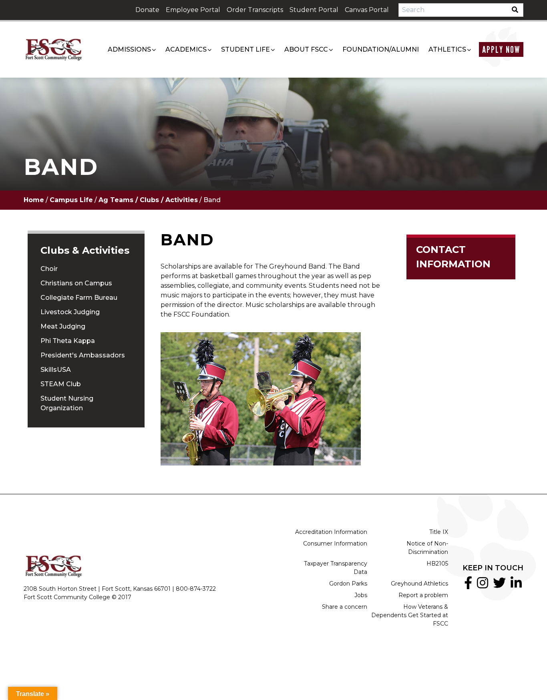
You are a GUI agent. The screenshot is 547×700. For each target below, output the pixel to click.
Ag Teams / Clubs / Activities (148, 200)
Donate (147, 10)
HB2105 (437, 563)
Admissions (129, 49)
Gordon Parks (348, 583)
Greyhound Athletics (419, 583)
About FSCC (306, 49)
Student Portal (314, 10)
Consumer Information (335, 543)
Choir (49, 269)
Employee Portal (193, 10)
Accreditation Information (331, 532)
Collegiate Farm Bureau (78, 297)
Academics (186, 49)
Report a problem (423, 595)
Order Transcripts (255, 10)
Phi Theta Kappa (67, 341)
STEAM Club (60, 384)
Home (34, 200)
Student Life (245, 49)
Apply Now (501, 49)
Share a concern (344, 606)
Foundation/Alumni (380, 49)
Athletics (447, 49)
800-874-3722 (196, 588)
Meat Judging (62, 326)
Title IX (438, 532)
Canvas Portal (367, 10)
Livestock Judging (70, 312)
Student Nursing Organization (66, 403)
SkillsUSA (55, 369)
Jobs (360, 595)
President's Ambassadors (82, 355)
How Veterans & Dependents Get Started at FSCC (409, 615)
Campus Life (71, 200)
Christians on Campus (76, 283)
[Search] (517, 10)
